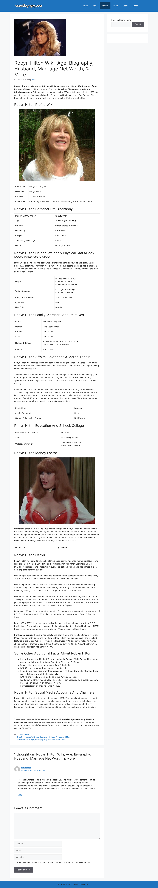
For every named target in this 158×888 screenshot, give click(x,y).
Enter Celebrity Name (121, 20)
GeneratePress (94, 884)
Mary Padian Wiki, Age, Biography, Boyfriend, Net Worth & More (41, 740)
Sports (125, 6)
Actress (105, 6)
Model (26, 734)
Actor (95, 6)
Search (138, 24)
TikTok (115, 6)
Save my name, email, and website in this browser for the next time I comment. (54, 862)
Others (136, 6)
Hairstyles (26, 768)
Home (85, 6)
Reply (20, 795)
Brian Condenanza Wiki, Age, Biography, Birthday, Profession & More (43, 737)
